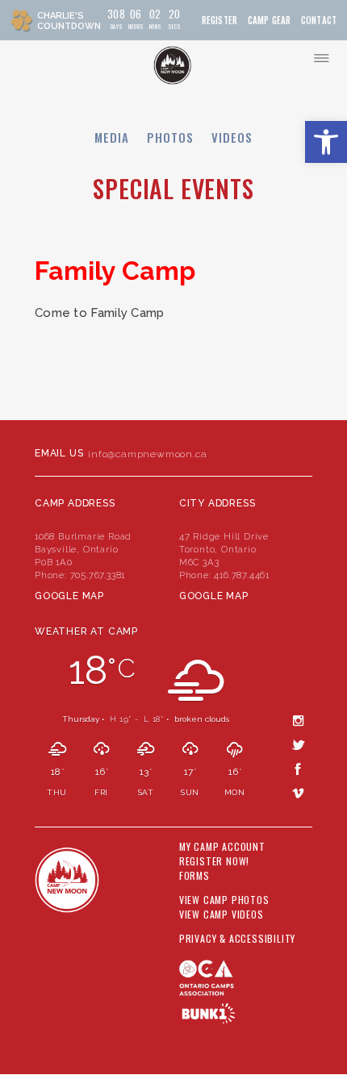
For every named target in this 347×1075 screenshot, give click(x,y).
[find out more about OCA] (245, 986)
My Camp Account (222, 847)
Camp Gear (269, 20)
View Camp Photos (224, 900)
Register (219, 20)
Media (111, 137)
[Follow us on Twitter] (298, 744)
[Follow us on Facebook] (298, 768)
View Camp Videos (221, 914)
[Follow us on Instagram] (298, 720)
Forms (194, 876)
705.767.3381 (98, 575)
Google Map (69, 596)
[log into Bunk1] (209, 1013)
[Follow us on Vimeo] (298, 793)
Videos (232, 137)
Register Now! (214, 861)
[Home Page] (172, 65)
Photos (170, 137)
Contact (319, 20)
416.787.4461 (242, 575)
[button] (326, 142)
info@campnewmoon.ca (147, 454)
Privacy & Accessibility (237, 938)
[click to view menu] (321, 58)
